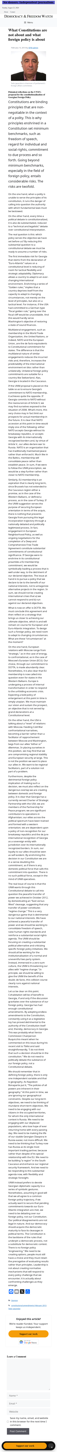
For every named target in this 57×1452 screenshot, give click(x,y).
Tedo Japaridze (14, 1308)
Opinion (14, 1300)
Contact (12, 12)
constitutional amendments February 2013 (28, 1305)
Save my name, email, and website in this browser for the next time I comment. (29, 1421)
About (6, 12)
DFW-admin (33, 47)
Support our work (28, 1334)
